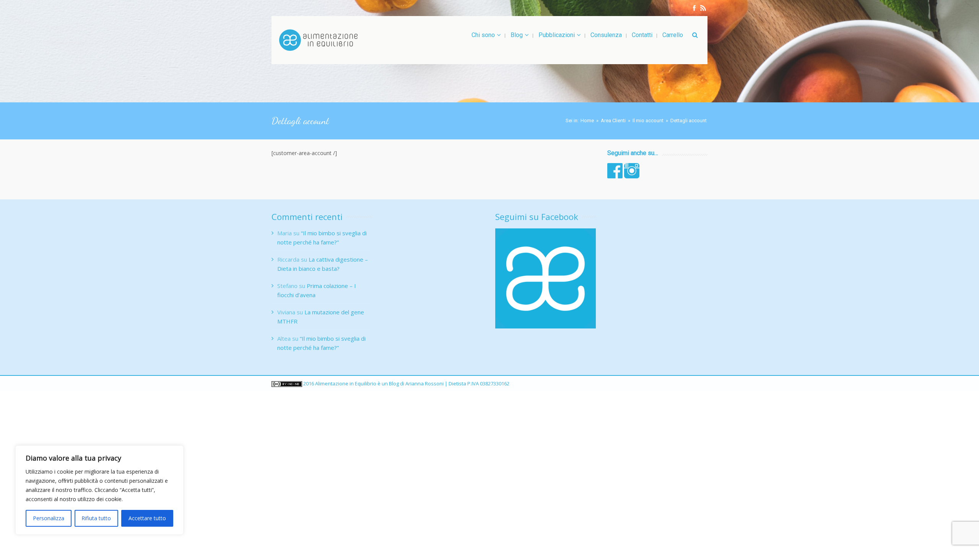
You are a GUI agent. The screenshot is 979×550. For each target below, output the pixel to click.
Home (587, 120)
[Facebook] (694, 8)
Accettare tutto (147, 518)
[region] (99, 490)
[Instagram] (703, 8)
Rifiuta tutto (96, 518)
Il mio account (648, 120)
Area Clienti (613, 120)
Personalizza (48, 518)
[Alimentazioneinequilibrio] (318, 40)
